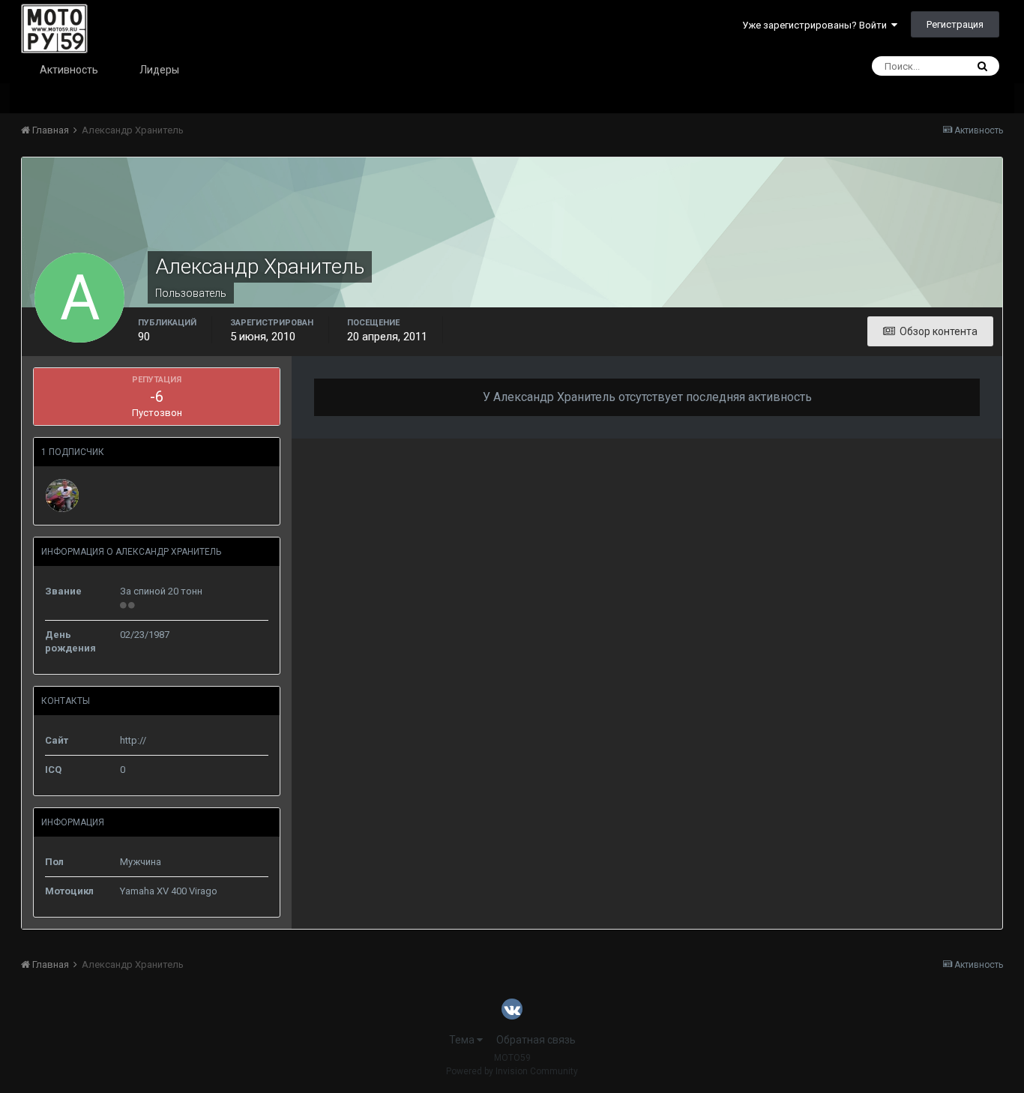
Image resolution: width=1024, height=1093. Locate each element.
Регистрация (955, 24)
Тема (463, 1040)
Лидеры (159, 70)
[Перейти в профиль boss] (62, 495)
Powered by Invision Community (512, 1071)
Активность (69, 70)
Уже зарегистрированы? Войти (816, 25)
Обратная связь (536, 1040)
